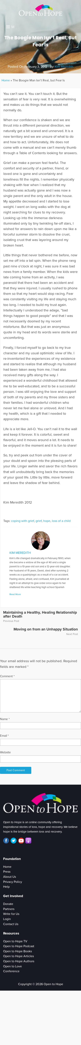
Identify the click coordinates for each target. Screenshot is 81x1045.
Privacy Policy (12, 882)
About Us (9, 877)
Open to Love (12, 966)
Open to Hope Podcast (18, 946)
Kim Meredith (64, 67)
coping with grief (22, 521)
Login (7, 919)
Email (4, 735)
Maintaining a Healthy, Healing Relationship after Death (40, 614)
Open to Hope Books (17, 951)
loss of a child (61, 521)
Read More (15, 594)
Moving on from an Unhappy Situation (46, 629)
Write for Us (11, 914)
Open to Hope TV (15, 941)
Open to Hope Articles (18, 956)
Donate (8, 904)
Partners (8, 909)
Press (6, 872)
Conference (11, 971)
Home (6, 80)
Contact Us (10, 924)
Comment (7, 676)
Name (5, 719)
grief (39, 521)
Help (6, 887)
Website (5, 752)
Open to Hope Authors (18, 961)
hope (46, 521)
